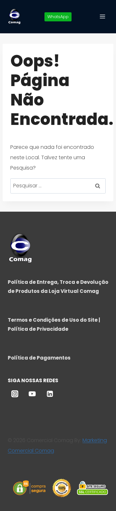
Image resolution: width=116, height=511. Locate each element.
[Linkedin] (50, 394)
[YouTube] (32, 394)
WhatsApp (58, 16)
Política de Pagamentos (39, 357)
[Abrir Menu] (102, 16)
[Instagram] (15, 394)
